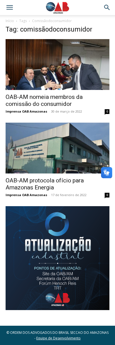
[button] (9, 7)
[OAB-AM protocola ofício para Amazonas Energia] (57, 148)
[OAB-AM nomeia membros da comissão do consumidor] (57, 64)
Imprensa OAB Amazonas (26, 111)
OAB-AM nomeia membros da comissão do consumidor (44, 100)
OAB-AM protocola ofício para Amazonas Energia (45, 184)
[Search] (107, 7)
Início (10, 20)
